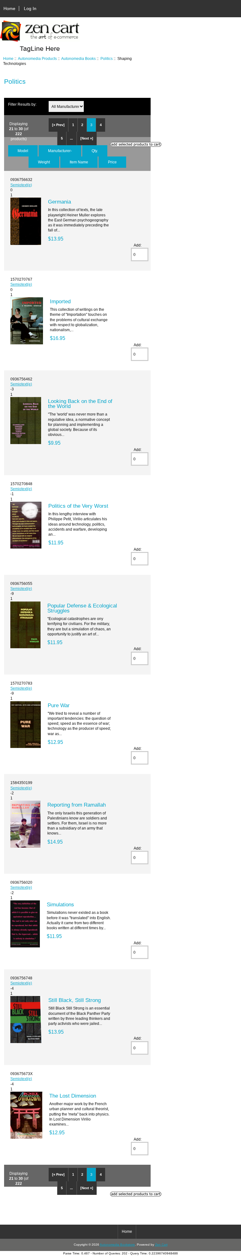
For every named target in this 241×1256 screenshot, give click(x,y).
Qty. (95, 151)
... (71, 138)
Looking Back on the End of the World (80, 403)
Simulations (60, 904)
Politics (106, 58)
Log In (30, 8)
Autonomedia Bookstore (117, 1244)
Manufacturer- (60, 151)
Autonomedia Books (78, 58)
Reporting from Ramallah (76, 805)
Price (112, 162)
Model (23, 151)
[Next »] (86, 138)
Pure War (59, 705)
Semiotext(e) (21, 185)
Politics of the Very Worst (78, 506)
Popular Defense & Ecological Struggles (82, 608)
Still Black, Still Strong (74, 1000)
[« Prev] (58, 125)
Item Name (79, 162)
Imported (60, 301)
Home (9, 8)
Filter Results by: (22, 104)
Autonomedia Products (37, 58)
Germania (59, 202)
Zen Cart (161, 1244)
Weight (44, 162)
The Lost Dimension (72, 1096)
